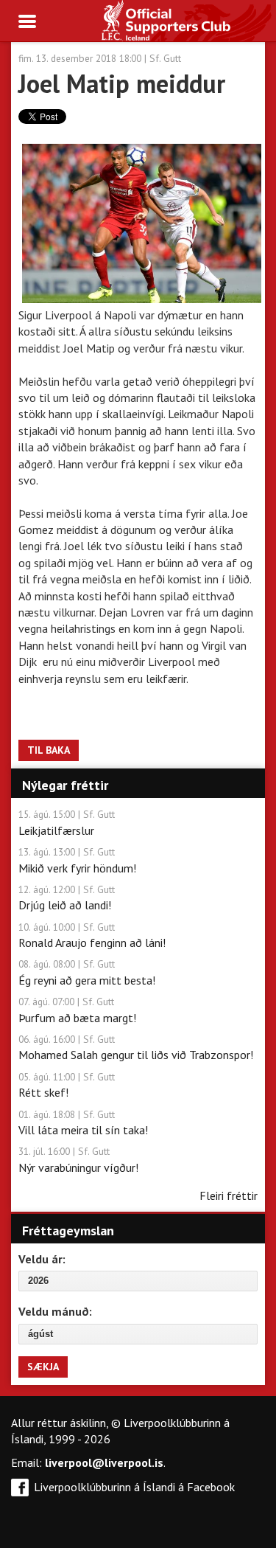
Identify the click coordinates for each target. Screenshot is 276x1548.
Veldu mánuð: (55, 1311)
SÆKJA (43, 1366)
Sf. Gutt (165, 58)
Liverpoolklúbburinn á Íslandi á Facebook (134, 1486)
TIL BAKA (48, 750)
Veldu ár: (42, 1259)
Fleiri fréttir (228, 1195)
